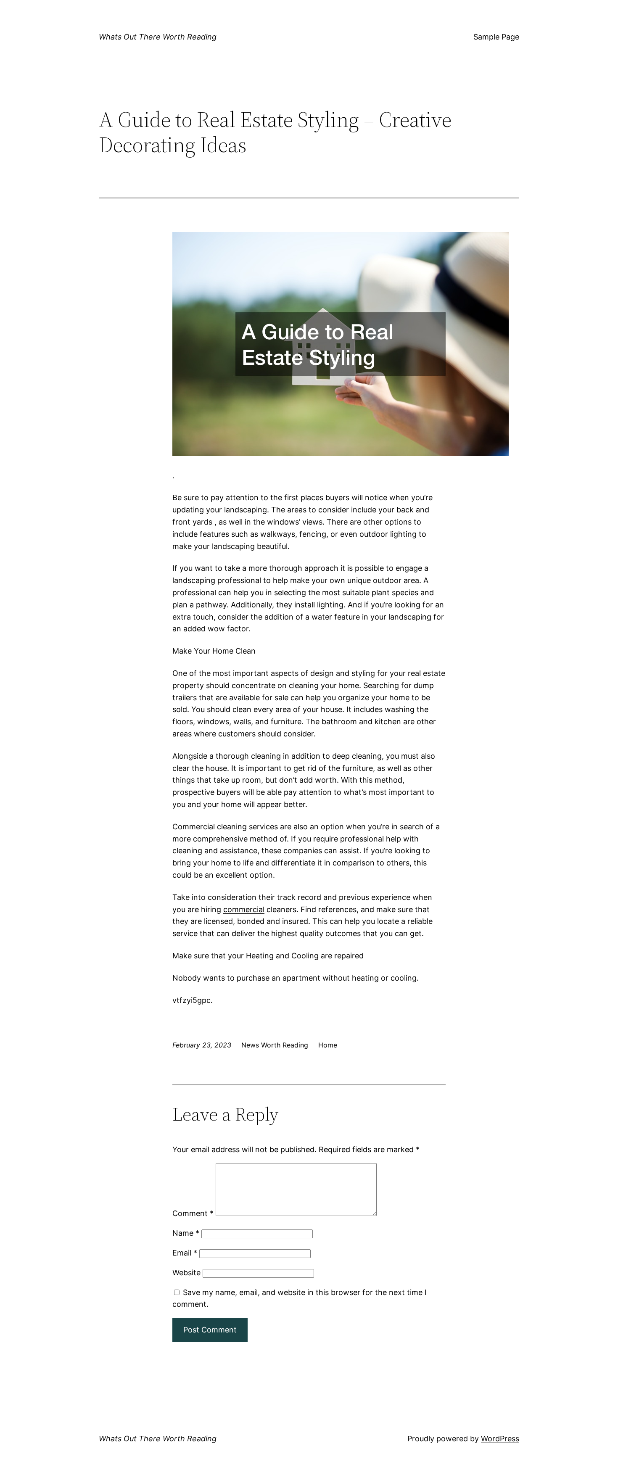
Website (186, 1272)
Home (327, 1045)
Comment (193, 1213)
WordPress (500, 1438)
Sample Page (496, 36)
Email (184, 1252)
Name (185, 1233)
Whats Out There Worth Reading (158, 36)
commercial (243, 909)
